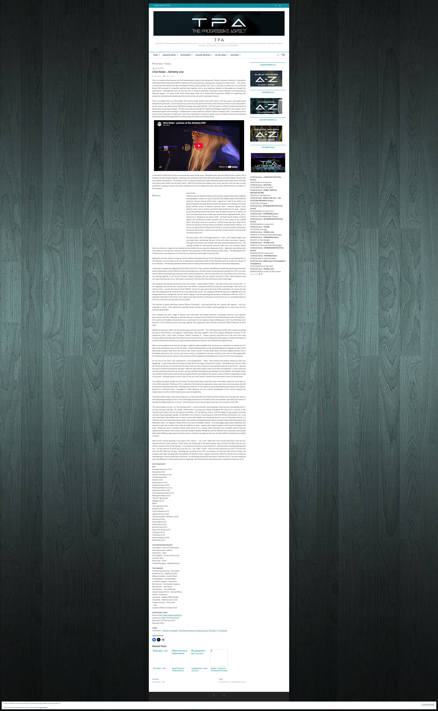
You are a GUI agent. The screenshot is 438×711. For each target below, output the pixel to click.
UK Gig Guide (220, 55)
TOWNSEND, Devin (270, 214)
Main (155, 55)
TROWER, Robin (270, 256)
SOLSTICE (267, 185)
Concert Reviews (202, 55)
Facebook (173, 631)
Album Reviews (169, 55)
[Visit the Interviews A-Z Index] (266, 99)
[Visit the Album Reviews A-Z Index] (266, 72)
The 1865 (269, 187)
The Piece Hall (264, 195)
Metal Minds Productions (172, 615)
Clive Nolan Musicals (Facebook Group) (193, 631)
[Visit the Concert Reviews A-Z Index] (266, 127)
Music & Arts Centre (273, 271)
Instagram (223, 631)
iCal (261, 274)
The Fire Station (270, 258)
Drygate (264, 203)
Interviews (185, 55)
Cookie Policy (43, 707)
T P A (219, 39)
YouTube (212, 631)
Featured (235, 55)
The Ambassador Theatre (268, 216)
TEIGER (266, 227)
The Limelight (264, 240)
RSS (259, 274)
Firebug (264, 229)
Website (166, 631)
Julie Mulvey (158, 76)
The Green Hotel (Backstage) (271, 235)
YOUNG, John (268, 232)
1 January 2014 (169, 76)
